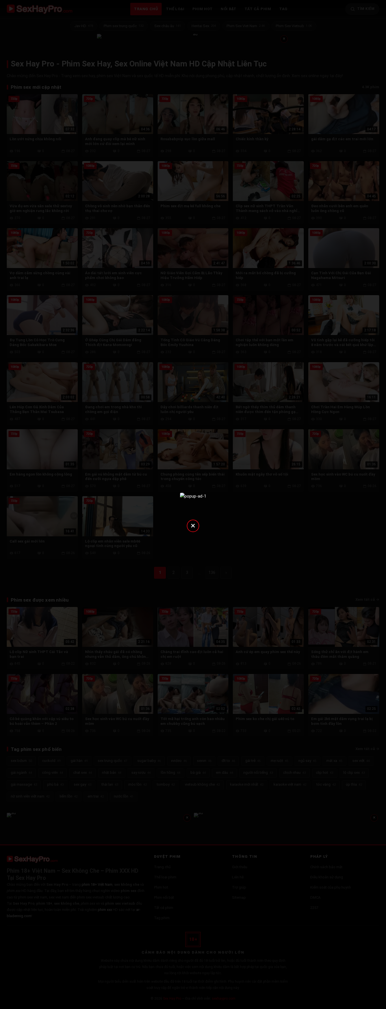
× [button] (193, 525)
